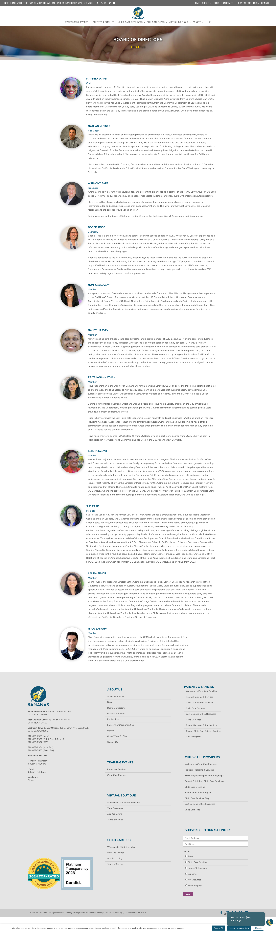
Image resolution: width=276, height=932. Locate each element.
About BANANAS (115, 696)
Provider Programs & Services (199, 769)
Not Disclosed (194, 879)
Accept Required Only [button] (239, 928)
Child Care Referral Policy (90, 912)
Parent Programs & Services (199, 697)
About (205, 3)
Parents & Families (103, 22)
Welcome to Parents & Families (201, 691)
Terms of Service (115, 819)
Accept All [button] (218, 928)
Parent (191, 856)
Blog (216, 3)
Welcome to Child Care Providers (201, 764)
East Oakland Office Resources (201, 714)
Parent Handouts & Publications (201, 725)
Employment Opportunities (120, 724)
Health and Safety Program (198, 792)
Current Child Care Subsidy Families (203, 731)
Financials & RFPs (116, 713)
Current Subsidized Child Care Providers (204, 781)
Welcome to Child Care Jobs (121, 847)
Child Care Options (195, 708)
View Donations (115, 808)
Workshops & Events (76, 22)
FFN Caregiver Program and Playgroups (204, 775)
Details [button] (258, 928)
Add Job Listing (114, 813)
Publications (113, 719)
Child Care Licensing (195, 787)
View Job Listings (115, 852)
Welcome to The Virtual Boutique (123, 802)
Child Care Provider (197, 862)
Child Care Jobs (156, 22)
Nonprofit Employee (197, 868)
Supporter (192, 874)
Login (256, 3)
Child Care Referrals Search (199, 702)
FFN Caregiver (195, 885)
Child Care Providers (130, 22)
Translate (227, 3)
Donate (265, 3)
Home (197, 3)
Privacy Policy (72, 912)
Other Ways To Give (117, 736)
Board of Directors (116, 707)
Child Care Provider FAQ (197, 798)
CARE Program (193, 736)
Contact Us (244, 3)
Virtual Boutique (178, 22)
